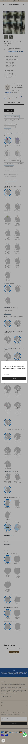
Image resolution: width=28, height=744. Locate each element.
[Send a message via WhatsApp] (25, 735)
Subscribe (14, 378)
